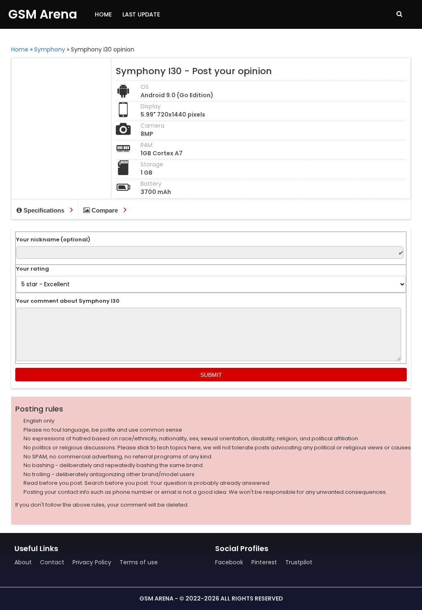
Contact (52, 562)
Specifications (44, 210)
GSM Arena (42, 14)
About (23, 562)
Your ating (32, 269)
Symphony (49, 49)
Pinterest (264, 562)
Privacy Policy (92, 562)
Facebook (229, 562)
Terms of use (139, 562)
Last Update (141, 14)
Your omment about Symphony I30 (68, 301)
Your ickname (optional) (53, 239)
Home (103, 14)
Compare (105, 210)
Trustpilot (298, 562)
